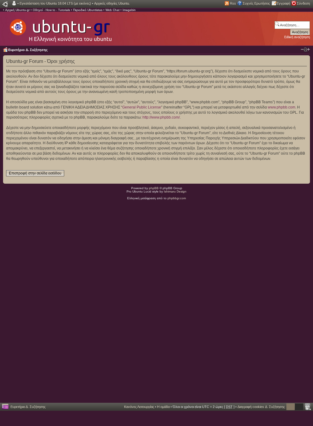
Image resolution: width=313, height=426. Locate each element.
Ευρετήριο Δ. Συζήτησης (28, 50)
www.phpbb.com (281, 107)
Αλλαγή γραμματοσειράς (305, 49)
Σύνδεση (303, 3)
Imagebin (129, 10)
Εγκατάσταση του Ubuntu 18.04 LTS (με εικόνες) (55, 3)
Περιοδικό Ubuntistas (87, 10)
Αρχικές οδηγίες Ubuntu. (112, 3)
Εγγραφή (283, 3)
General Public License (141, 107)
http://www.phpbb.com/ (161, 117)
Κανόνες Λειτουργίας (139, 407)
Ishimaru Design (175, 191)
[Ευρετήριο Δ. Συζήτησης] (60, 27)
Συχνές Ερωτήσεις (256, 3)
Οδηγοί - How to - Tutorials (51, 10)
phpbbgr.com (177, 198)
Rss (233, 3)
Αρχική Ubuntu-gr (17, 10)
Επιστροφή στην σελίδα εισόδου (35, 173)
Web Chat (112, 10)
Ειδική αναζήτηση (297, 37)
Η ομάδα (163, 407)
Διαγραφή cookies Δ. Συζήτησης (261, 407)
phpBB (154, 188)
